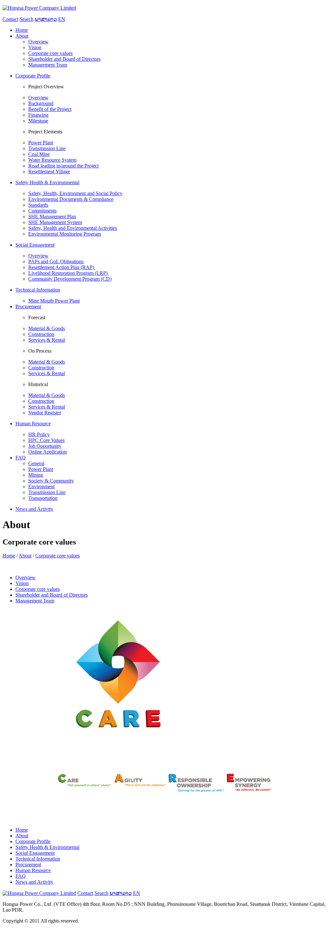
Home (9, 555)
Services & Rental (46, 340)
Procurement (28, 864)
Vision (34, 47)
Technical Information (37, 858)
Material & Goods (46, 328)
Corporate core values (50, 53)
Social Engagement (35, 853)
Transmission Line (47, 148)
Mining (35, 475)
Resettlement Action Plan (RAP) (61, 267)
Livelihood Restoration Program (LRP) (68, 273)
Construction (41, 334)
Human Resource (33, 870)
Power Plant (40, 142)
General (36, 463)
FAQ (20, 876)
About (25, 555)
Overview (38, 41)
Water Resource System (52, 160)
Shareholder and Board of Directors (64, 59)
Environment (41, 486)
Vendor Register (44, 412)
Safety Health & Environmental (47, 847)
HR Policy (39, 434)
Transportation (43, 498)
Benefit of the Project (49, 109)
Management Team (47, 65)
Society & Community (51, 480)
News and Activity (34, 882)
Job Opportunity (44, 446)
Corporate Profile (32, 841)
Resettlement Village (49, 171)
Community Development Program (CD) (69, 279)
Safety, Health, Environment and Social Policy (75, 193)
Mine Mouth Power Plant (54, 300)
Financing (38, 115)
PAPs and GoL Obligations (56, 261)
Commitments (42, 210)
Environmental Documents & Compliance (70, 199)
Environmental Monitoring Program (64, 234)
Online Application (47, 452)
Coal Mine (39, 154)
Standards (38, 205)
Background (40, 103)
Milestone (38, 120)
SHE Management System (55, 222)
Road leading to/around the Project (63, 165)
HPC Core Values (46, 440)
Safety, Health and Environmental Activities (72, 228)
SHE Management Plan (52, 216)
